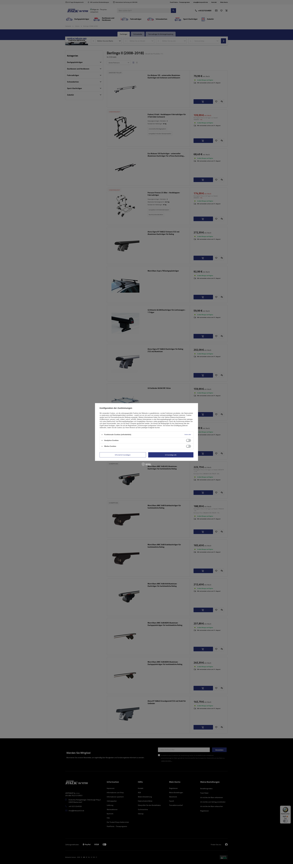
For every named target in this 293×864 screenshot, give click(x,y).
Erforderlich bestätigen (123, 455)
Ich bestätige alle (170, 455)
